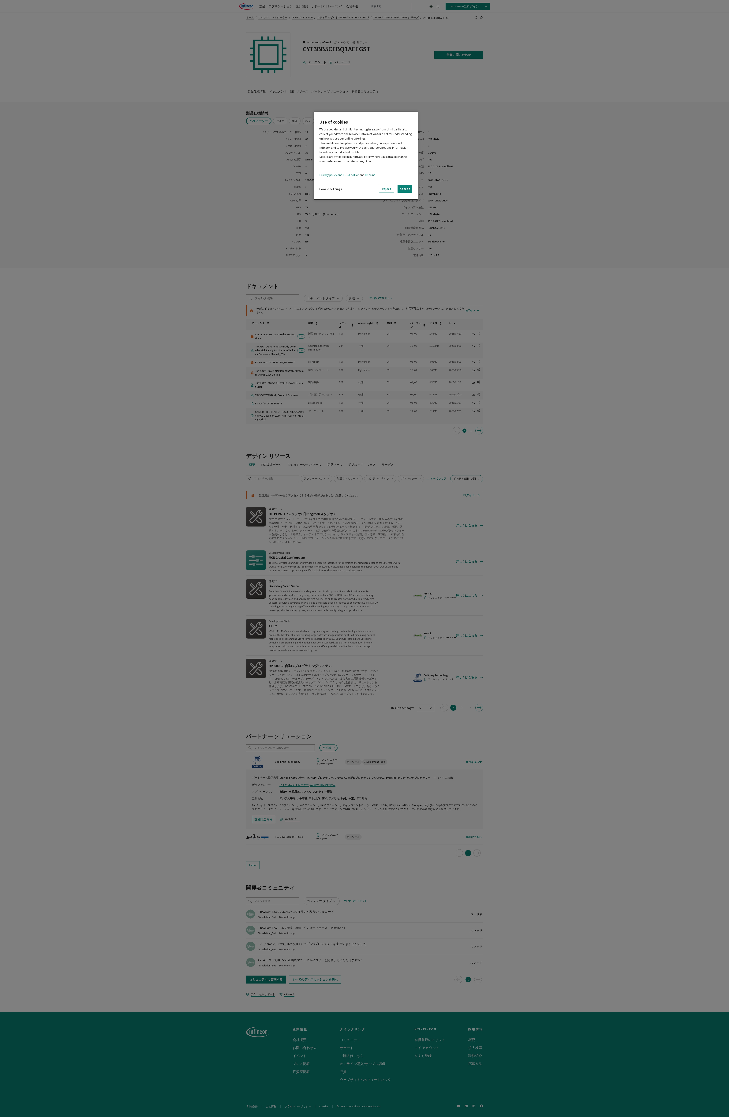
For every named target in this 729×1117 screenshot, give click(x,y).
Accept (405, 189)
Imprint (370, 175)
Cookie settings (330, 189)
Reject (386, 189)
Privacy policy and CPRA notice (339, 175)
